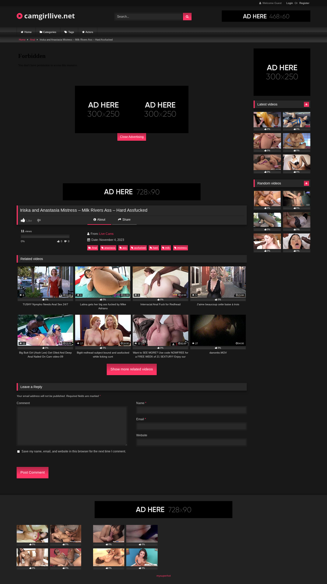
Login (289, 3)
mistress (182, 247)
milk (167, 247)
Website (141, 435)
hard (155, 247)
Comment (23, 403)
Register (304, 3)
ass (125, 247)
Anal (32, 39)
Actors (89, 32)
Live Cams (106, 233)
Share (126, 219)
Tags (71, 32)
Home (28, 32)
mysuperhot (163, 575)
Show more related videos (132, 369)
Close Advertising (132, 136)
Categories (49, 32)
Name (141, 403)
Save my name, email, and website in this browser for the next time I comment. (74, 451)
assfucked (140, 247)
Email (141, 419)
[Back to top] (315, 572)
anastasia (109, 247)
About (101, 219)
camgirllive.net (49, 15)
